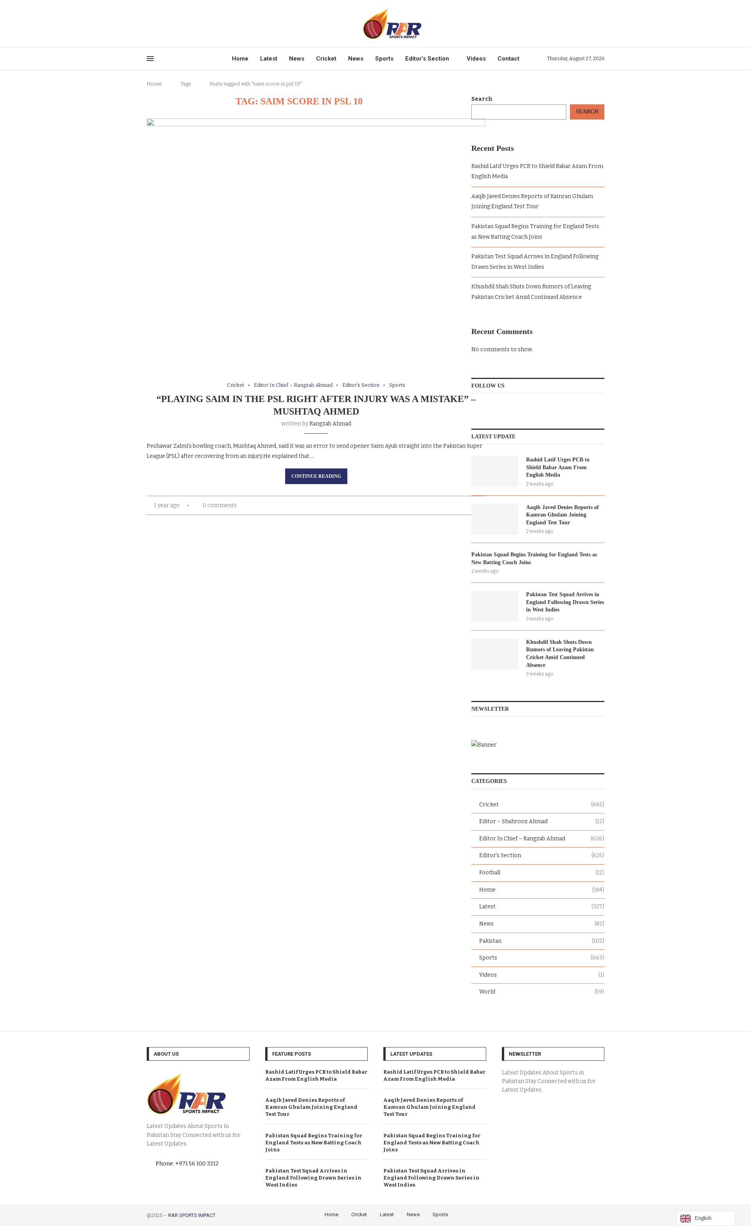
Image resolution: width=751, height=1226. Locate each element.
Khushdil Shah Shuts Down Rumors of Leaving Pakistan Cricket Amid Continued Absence (560, 653)
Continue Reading (316, 476)
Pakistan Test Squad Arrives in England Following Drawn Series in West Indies (565, 602)
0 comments (220, 505)
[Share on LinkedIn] (442, 505)
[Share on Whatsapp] (458, 505)
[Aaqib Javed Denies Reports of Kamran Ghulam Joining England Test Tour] (494, 519)
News (296, 58)
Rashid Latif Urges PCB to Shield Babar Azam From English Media (557, 467)
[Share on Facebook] (417, 505)
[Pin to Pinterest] (434, 505)
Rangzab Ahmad (330, 423)
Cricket (326, 58)
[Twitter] (158, 23)
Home (240, 58)
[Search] (600, 23)
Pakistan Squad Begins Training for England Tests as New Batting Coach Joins (534, 558)
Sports (384, 58)
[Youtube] (176, 23)
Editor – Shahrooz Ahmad (541, 821)
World (541, 991)
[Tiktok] (185, 23)
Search (481, 99)
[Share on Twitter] (426, 505)
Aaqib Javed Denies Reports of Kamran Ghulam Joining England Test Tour (562, 514)
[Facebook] (149, 23)
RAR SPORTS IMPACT (192, 1215)
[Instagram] (167, 23)
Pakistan (541, 941)
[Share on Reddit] (450, 505)
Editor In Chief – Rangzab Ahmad (541, 838)
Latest (268, 58)
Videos (476, 58)
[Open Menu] (150, 58)
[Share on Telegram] (467, 505)
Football (541, 872)
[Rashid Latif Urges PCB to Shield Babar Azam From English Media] (494, 471)
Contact (508, 58)
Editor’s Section (427, 58)
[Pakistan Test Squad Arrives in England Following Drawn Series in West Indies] (494, 606)
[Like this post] (408, 505)
